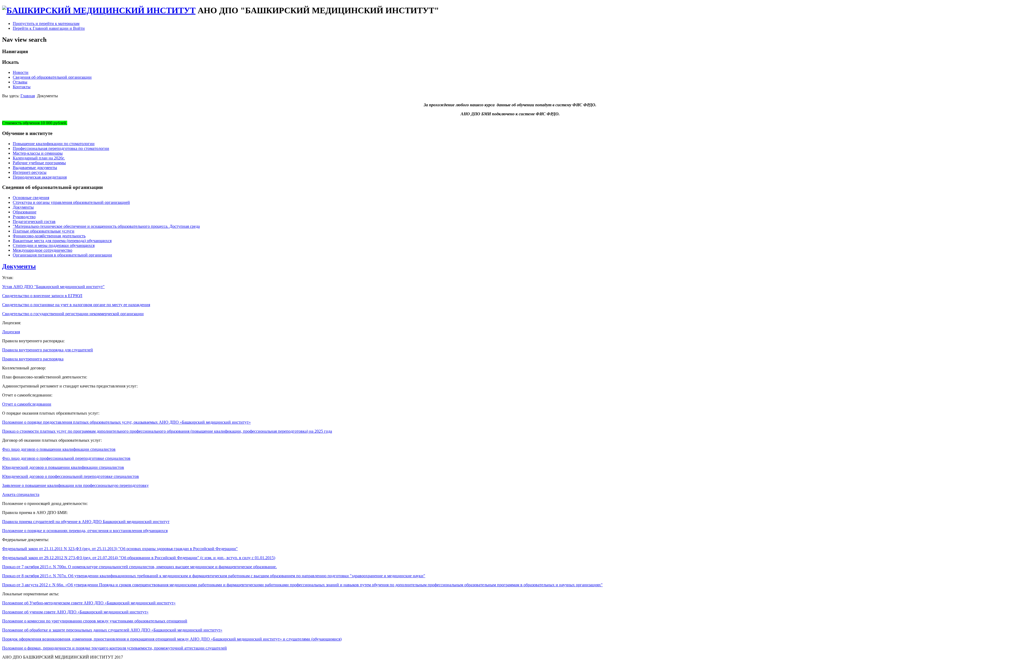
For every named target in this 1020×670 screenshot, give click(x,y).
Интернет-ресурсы (29, 172)
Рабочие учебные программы (39, 163)
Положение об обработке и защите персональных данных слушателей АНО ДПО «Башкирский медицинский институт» (112, 630)
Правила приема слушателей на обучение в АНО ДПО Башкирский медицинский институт (85, 521)
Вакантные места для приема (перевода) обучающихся (62, 240)
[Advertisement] (99, 666)
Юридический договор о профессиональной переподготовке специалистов (70, 476)
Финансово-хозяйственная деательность (49, 236)
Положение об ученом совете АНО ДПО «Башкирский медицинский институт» (75, 612)
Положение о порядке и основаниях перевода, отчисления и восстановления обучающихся (85, 530)
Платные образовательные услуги (43, 231)
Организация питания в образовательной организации (62, 255)
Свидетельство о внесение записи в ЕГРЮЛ (42, 295)
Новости (20, 72)
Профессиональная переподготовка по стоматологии (61, 148)
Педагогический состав (34, 221)
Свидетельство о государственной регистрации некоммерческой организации (73, 313)
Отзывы (20, 82)
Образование (24, 212)
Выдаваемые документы (35, 167)
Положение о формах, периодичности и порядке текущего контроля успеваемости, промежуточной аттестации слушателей (114, 648)
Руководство (24, 216)
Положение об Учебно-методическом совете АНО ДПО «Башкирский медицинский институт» (89, 603)
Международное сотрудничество (42, 250)
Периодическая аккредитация (40, 177)
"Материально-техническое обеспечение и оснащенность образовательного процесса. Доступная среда (106, 226)
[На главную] (99, 10)
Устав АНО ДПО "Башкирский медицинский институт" (53, 286)
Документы (23, 207)
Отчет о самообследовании (26, 404)
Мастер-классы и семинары (38, 153)
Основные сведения (31, 197)
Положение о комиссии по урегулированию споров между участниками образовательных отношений (94, 621)
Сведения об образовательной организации (52, 77)
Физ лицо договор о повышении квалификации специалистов (59, 449)
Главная (27, 96)
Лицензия (11, 332)
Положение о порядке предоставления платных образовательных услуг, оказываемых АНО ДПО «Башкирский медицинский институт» (126, 422)
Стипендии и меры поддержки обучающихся (54, 245)
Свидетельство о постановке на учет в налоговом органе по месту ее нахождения (76, 304)
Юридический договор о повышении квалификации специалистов (63, 467)
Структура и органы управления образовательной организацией (71, 202)
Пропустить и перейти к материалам (46, 23)
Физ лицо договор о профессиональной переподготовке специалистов (66, 458)
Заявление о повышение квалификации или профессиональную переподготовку (75, 485)
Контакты (22, 87)
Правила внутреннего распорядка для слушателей (47, 350)
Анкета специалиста (20, 494)
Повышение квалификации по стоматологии (54, 143)
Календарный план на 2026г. (39, 158)
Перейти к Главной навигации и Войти (49, 28)
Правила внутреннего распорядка (32, 359)
